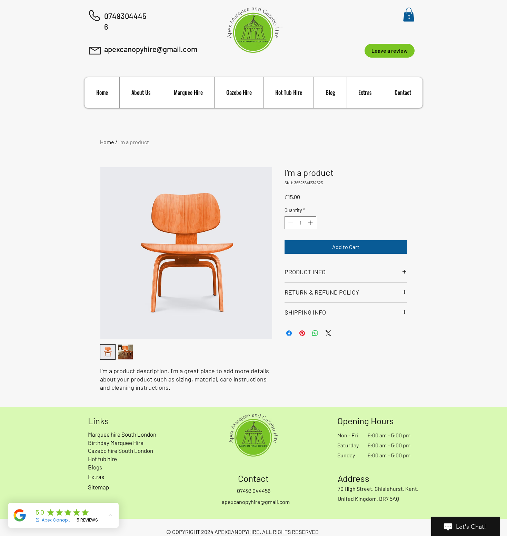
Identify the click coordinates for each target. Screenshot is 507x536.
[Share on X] (328, 333)
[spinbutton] (300, 223)
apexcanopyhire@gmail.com (150, 48)
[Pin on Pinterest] (302, 333)
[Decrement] (290, 223)
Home (107, 142)
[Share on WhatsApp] (315, 333)
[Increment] (311, 223)
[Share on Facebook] (289, 333)
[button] (409, 15)
